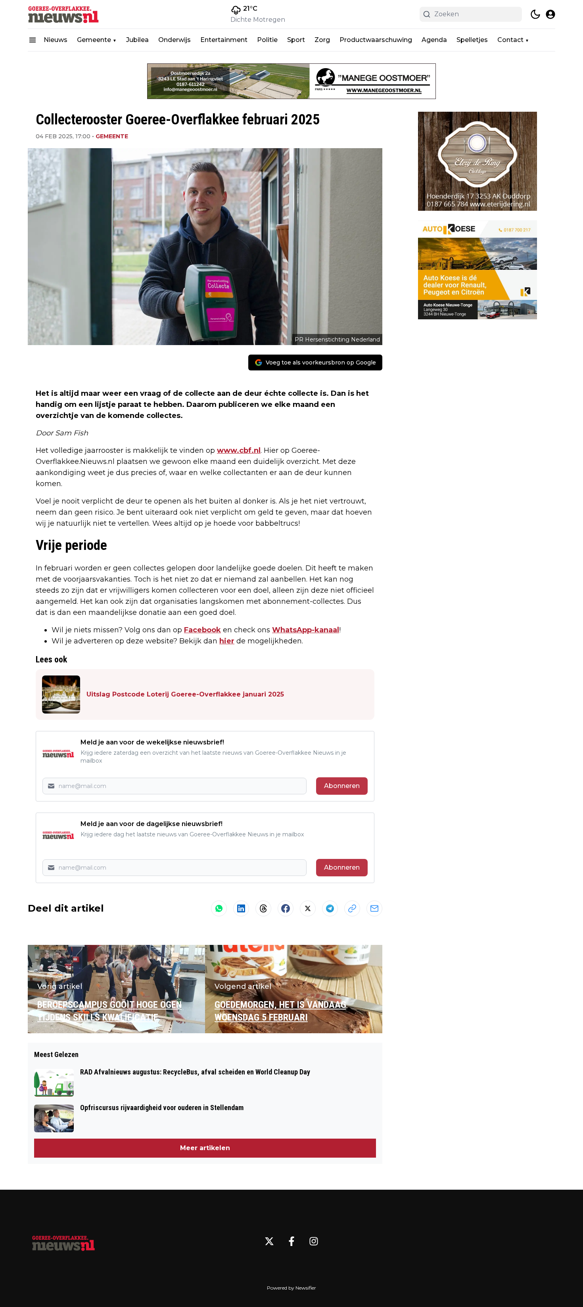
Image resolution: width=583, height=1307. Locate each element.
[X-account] (269, 1241)
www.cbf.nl (239, 450)
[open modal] (550, 14)
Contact (510, 40)
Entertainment (223, 40)
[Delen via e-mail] (374, 908)
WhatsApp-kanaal (305, 630)
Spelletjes (472, 40)
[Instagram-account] (313, 1241)
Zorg (322, 40)
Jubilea (137, 40)
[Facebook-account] (291, 1241)
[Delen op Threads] (263, 908)
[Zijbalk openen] (32, 40)
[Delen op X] (308, 908)
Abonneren (342, 786)
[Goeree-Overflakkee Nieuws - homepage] (63, 14)
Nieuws (55, 40)
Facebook (202, 630)
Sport (296, 40)
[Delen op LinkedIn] (241, 908)
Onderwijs (174, 40)
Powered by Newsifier (291, 1288)
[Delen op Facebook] (285, 908)
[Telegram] (330, 908)
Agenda (434, 40)
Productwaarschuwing (375, 40)
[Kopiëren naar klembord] (352, 908)
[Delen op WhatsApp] (219, 908)
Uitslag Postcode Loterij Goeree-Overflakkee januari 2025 (185, 694)
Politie (267, 40)
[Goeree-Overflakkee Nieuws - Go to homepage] (63, 1241)
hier (226, 641)
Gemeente (94, 40)
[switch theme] (535, 14)
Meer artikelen (205, 1148)
